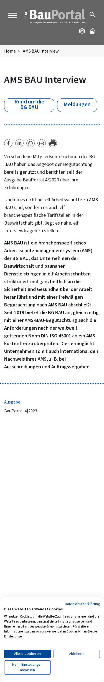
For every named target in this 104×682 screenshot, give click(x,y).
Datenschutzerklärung (82, 604)
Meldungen (77, 104)
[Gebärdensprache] (92, 31)
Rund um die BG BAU (29, 104)
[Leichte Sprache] (82, 31)
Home (10, 51)
